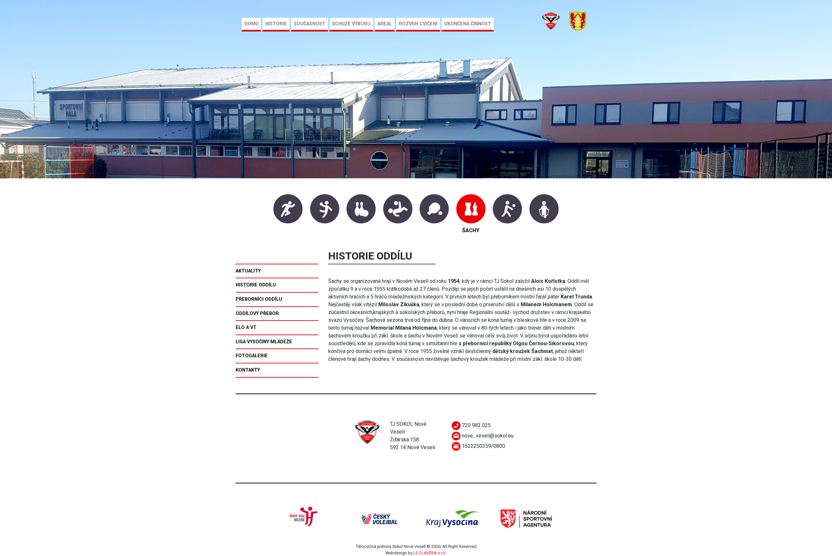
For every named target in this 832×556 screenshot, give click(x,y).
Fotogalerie (252, 356)
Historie (276, 24)
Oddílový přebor (257, 313)
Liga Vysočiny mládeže (264, 342)
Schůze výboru (351, 24)
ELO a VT (246, 327)
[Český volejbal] (379, 518)
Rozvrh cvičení (418, 24)
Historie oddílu (256, 285)
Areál (384, 24)
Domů (251, 24)
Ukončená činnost (467, 24)
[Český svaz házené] (306, 518)
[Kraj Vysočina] (453, 518)
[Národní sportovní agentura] (526, 518)
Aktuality (248, 271)
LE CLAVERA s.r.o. (430, 552)
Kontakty (248, 370)
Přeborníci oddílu (259, 299)
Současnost (309, 24)
